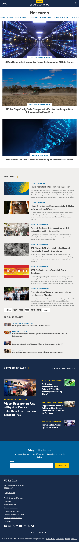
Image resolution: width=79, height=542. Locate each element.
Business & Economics (51, 421)
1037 (15, 310)
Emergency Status (10, 504)
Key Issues (7, 521)
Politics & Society (46, 17)
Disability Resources (10, 508)
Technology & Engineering (22, 323)
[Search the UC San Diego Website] (75, 3)
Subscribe (61, 465)
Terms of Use (50, 539)
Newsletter (8, 501)
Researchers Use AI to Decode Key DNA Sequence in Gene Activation (39, 159)
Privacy (67, 539)
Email (13, 461)
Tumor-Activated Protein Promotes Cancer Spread (51, 187)
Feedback (74, 539)
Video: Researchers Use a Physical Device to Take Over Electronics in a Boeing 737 (20, 409)
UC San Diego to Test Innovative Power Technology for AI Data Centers (39, 62)
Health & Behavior (21, 17)
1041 (39, 310)
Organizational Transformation (14, 514)
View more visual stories (62, 368)
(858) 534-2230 (9, 493)
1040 (33, 310)
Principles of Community (12, 511)
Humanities (34, 17)
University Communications (13, 518)
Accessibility (60, 539)
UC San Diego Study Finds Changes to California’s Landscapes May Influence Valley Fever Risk (39, 111)
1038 (21, 310)
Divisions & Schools (39, 533)
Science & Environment (61, 17)
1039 (27, 310)
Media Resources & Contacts (13, 498)
